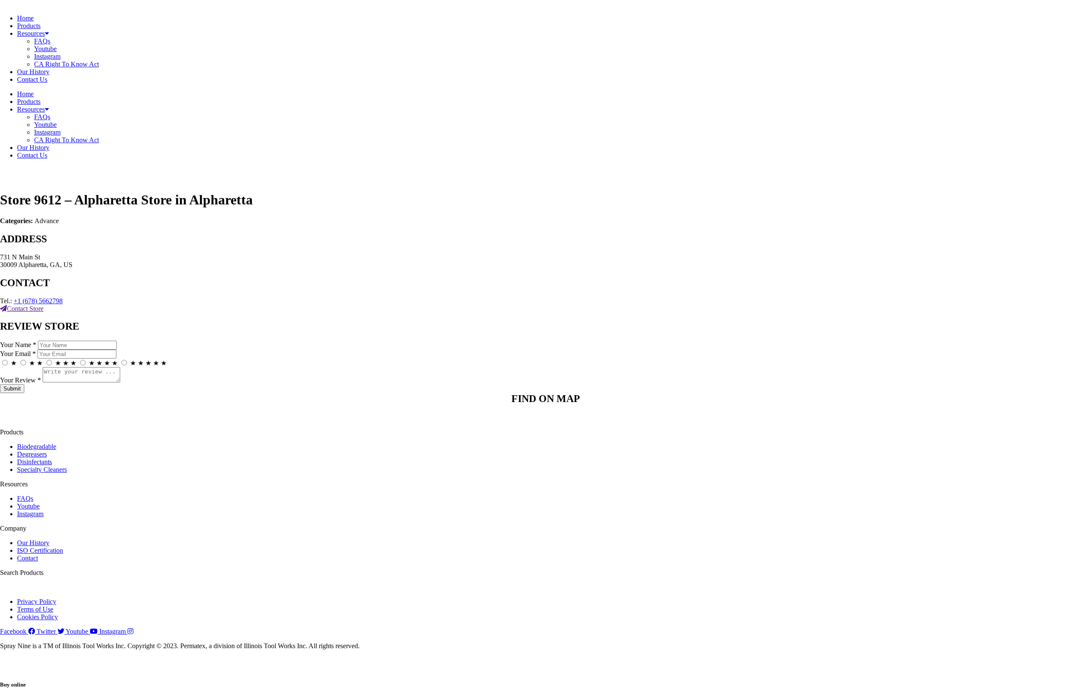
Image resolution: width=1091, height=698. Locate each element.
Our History (33, 71)
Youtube (45, 48)
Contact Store (25, 308)
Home (25, 18)
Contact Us (32, 79)
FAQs (42, 41)
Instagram (47, 56)
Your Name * (18, 344)
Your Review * (20, 380)
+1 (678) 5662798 (38, 300)
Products (28, 25)
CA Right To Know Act (66, 64)
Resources (31, 33)
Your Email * (18, 353)
